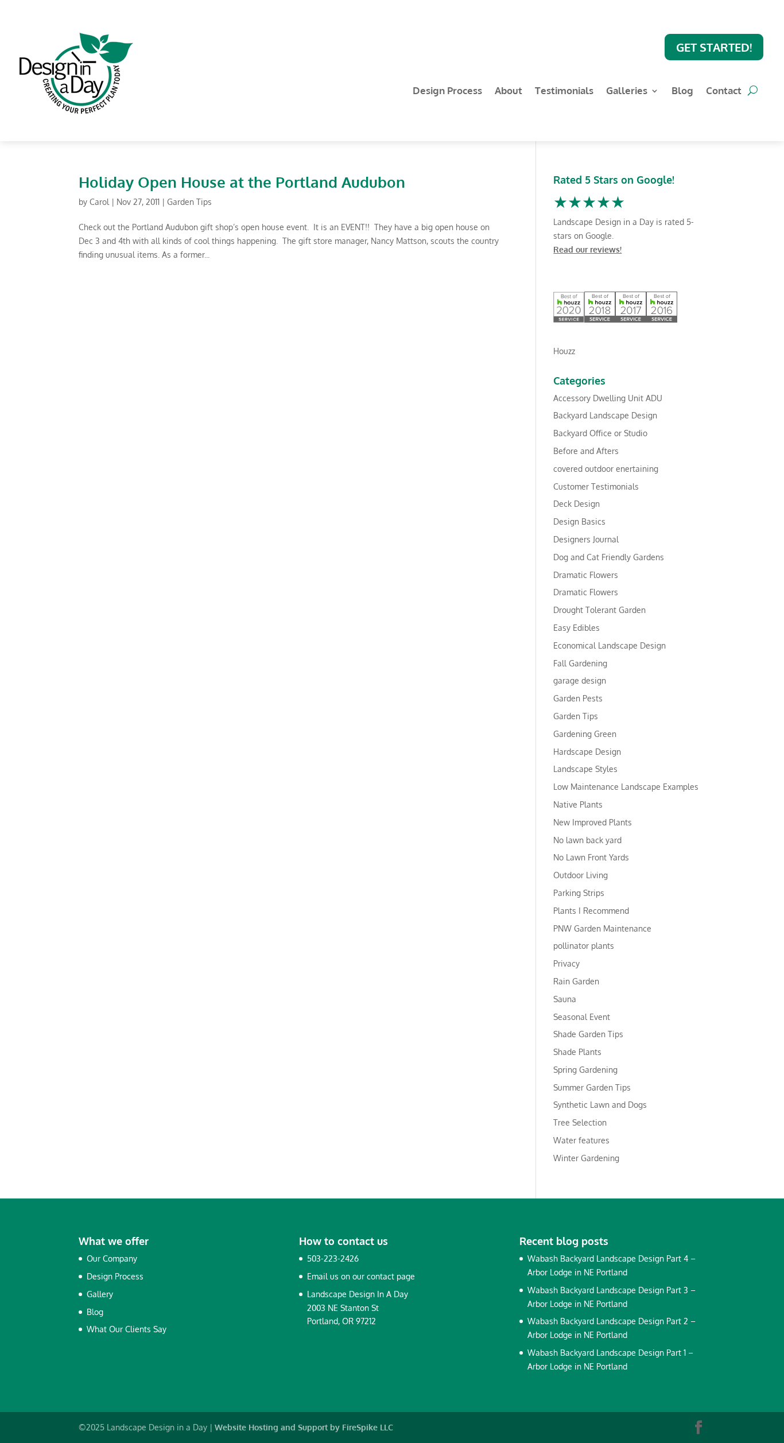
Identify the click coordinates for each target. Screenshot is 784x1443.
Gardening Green (584, 734)
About (508, 91)
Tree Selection (580, 1122)
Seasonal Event (581, 1017)
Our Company (112, 1258)
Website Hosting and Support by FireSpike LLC (304, 1427)
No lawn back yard (587, 840)
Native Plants (578, 804)
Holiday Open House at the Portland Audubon (242, 181)
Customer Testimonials (596, 486)
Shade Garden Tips (588, 1034)
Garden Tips (189, 202)
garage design (579, 680)
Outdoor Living (580, 875)
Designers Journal (586, 539)
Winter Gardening (586, 1158)
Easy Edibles (576, 628)
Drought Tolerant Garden (599, 610)
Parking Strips (578, 893)
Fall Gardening (580, 663)
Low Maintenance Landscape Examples (625, 787)
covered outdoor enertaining (605, 469)
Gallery (100, 1294)
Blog (682, 91)
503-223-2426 (333, 1258)
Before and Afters (586, 451)
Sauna (564, 999)
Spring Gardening (585, 1070)
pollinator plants (583, 946)
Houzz (564, 351)
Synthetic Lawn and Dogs (600, 1105)
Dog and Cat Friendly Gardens (608, 557)
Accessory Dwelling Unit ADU (607, 398)
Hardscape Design (587, 752)
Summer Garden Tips (592, 1087)
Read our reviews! (587, 249)
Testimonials (564, 91)
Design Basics (579, 521)
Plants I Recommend (591, 911)
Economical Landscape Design (609, 645)
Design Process (447, 91)
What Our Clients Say (126, 1329)
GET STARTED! (714, 47)
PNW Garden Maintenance (602, 928)
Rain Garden (576, 981)
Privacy (566, 963)
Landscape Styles (585, 769)
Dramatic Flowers (585, 575)
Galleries (626, 91)
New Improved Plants (592, 822)
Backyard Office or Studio (600, 433)
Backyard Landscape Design (605, 415)
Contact (724, 91)
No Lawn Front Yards (591, 857)
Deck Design (576, 504)
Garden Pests (578, 698)
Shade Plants (577, 1052)
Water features (581, 1140)
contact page (391, 1276)
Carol (99, 202)
